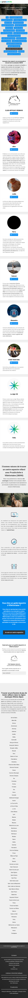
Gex (14, 789)
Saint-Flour (14, 878)
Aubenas (14, 731)
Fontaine (14, 786)
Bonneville (14, 739)
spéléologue (21, 51)
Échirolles (14, 781)
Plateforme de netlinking (14, 965)
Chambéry (14, 761)
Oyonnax (14, 844)
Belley (14, 737)
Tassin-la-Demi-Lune (14, 900)
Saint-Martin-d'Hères (14, 889)
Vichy (14, 919)
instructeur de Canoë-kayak (8, 25)
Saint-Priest (14, 891)
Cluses (14, 770)
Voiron (14, 930)
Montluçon (14, 833)
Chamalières (14, 759)
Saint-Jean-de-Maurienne (14, 883)
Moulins (14, 836)
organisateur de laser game (14, 46)
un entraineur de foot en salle (14, 54)
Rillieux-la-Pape (14, 855)
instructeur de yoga (18, 27)
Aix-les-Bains (14, 717)
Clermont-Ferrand (14, 767)
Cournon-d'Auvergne (14, 773)
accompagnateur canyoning (16, 17)
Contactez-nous (14, 969)
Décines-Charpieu (14, 775)
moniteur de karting (20, 30)
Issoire (14, 800)
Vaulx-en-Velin (14, 914)
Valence (14, 911)
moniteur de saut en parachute (8, 38)
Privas (14, 853)
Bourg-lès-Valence (14, 745)
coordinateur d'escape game (20, 20)
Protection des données (14, 963)
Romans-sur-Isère (14, 864)
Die (14, 778)
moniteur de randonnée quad (14, 35)
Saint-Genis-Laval (14, 880)
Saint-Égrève (14, 872)
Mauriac (14, 817)
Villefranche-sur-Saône (14, 925)
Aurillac (14, 734)
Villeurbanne (14, 927)
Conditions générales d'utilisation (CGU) (14, 961)
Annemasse (14, 726)
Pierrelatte (14, 847)
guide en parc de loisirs (18, 22)
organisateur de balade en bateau (14, 43)
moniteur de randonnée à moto (20, 33)
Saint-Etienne (14, 875)
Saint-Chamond (14, 867)
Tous (7, 17)
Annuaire (6, 959)
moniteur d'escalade (6, 41)
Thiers (14, 902)
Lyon (14, 814)
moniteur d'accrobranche (9, 30)
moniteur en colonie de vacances (19, 41)
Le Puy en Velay (14, 806)
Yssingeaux (14, 933)
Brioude (14, 750)
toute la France (10, 530)
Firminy (14, 784)
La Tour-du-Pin (14, 803)
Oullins (14, 842)
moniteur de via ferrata (21, 38)
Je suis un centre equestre (14, 632)
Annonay (14, 728)
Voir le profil (14, 113)
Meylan (14, 820)
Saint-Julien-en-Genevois (14, 886)
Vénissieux (14, 916)
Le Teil (14, 808)
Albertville (14, 720)
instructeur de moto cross (20, 25)
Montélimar (14, 831)
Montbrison (14, 828)
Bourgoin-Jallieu (14, 748)
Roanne (14, 861)
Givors (14, 792)
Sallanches (14, 894)
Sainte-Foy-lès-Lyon (14, 869)
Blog (14, 967)
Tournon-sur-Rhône (14, 908)
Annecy (14, 723)
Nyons (14, 839)
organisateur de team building (10, 51)
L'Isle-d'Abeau (14, 811)
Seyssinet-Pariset (14, 897)
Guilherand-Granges (14, 797)
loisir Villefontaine (14, 983)
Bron (14, 753)
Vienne (14, 922)
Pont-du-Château (14, 850)
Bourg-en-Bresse (14, 742)
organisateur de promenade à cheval (14, 48)
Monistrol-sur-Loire (14, 825)
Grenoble (14, 795)
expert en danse (8, 22)
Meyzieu (14, 822)
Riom (14, 858)
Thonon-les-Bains (14, 905)
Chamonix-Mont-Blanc (14, 764)
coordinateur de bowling (7, 20)
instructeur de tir (9, 27)
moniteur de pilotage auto (6, 33)
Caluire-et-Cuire (14, 756)
